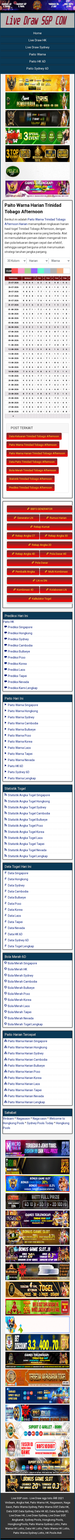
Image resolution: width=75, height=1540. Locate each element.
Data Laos (14, 915)
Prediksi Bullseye (18, 651)
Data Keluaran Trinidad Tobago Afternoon (34, 436)
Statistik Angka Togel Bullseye (27, 819)
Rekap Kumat (41, 526)
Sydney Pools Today (40, 1123)
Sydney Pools (33, 1519)
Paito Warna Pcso (19, 735)
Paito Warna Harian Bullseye (26, 1065)
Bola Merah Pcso (18, 993)
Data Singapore (17, 873)
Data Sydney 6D (18, 940)
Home (37, 33)
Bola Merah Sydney (20, 975)
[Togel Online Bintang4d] (37, 1254)
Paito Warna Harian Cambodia (27, 1059)
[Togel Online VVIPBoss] (37, 83)
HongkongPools (18, 1524)
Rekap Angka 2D (41, 544)
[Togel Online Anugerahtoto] (37, 1395)
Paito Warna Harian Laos (23, 1084)
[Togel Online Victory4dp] (37, 1183)
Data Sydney (16, 885)
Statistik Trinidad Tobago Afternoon (30, 478)
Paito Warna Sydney (20, 717)
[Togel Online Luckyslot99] (37, 1342)
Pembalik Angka (25, 571)
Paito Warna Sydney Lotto (44, 1524)
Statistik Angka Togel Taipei (25, 844)
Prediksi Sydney (18, 639)
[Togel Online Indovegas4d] (37, 1483)
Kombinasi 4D (25, 589)
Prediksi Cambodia (19, 645)
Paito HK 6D (37, 61)
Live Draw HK (37, 40)
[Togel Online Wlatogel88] (37, 1272)
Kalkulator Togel (41, 598)
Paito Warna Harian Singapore (27, 1041)
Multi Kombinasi (58, 571)
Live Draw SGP (56, 1515)
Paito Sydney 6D (37, 68)
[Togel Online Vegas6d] (37, 1219)
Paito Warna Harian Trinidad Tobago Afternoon (37, 453)
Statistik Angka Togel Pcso (25, 825)
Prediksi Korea (17, 663)
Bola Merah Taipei (19, 1012)
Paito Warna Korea (19, 741)
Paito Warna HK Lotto (56, 1528)
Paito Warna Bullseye (21, 729)
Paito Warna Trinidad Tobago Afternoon (33, 444)
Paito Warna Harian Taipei (24, 1090)
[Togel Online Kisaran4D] (37, 136)
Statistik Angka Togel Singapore (28, 795)
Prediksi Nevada (18, 682)
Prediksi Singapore (19, 627)
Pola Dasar (41, 562)
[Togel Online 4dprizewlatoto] (37, 1289)
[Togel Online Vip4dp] (37, 1360)
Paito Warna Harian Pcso (23, 1071)
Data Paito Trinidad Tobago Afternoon (32, 461)
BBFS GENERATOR (41, 508)
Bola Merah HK (17, 969)
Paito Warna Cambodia (22, 723)
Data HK (64, 1506)
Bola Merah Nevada (20, 1018)
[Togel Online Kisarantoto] (37, 153)
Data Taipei (15, 922)
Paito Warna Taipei (19, 753)
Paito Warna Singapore (22, 705)
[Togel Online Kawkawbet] (37, 1201)
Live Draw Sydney (37, 47)
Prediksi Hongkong (19, 633)
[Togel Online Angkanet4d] (37, 1430)
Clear (8, 271)
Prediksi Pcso (16, 657)
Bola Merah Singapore (22, 963)
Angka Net (22, 1502)
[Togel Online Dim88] (37, 101)
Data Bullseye (16, 897)
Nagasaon (23, 1118)
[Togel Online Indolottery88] (37, 1413)
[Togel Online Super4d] (37, 118)
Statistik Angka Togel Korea (25, 832)
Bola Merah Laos (18, 1006)
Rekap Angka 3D (58, 535)
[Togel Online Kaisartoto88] (37, 1307)
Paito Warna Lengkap (21, 778)
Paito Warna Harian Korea (24, 1078)
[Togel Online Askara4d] (37, 1236)
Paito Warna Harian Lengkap (26, 1102)
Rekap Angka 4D (25, 553)
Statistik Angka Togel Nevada (26, 850)
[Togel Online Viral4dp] (37, 189)
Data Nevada (16, 928)
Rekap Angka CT (25, 535)
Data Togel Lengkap (20, 946)
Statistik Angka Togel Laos (25, 838)
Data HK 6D (14, 934)
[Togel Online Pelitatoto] (37, 171)
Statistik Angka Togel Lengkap (27, 856)
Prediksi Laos (16, 669)
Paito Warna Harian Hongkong (27, 1047)
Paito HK (8, 621)
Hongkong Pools (52, 1519)
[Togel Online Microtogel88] (37, 1148)
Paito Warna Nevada (21, 760)
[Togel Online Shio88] (37, 1466)
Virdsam (8, 1118)
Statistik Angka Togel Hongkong (28, 801)
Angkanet (18, 1519)
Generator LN (25, 517)
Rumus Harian (57, 517)
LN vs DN (41, 580)
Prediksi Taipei (17, 676)
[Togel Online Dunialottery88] (37, 1378)
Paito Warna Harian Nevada (25, 1096)
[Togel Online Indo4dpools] (37, 1325)
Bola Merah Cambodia (22, 981)
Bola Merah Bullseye (21, 987)
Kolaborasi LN (58, 589)
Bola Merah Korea (19, 999)
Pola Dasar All (57, 553)
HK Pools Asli (53, 1532)
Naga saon (40, 1118)
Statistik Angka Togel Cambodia (28, 813)
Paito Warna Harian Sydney (25, 1053)
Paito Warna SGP (48, 1506)
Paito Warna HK (39, 1502)
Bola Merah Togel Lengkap (25, 1024)
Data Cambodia (17, 891)
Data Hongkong (17, 879)
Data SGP (11, 1511)
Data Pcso (14, 903)
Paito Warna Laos (19, 747)
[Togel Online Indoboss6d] (37, 1166)
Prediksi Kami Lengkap (22, 688)
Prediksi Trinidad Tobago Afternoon (30, 487)
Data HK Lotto (33, 1528)
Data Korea (14, 909)
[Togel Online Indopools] (37, 1448)
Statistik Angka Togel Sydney (26, 807)
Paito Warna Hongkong (22, 711)
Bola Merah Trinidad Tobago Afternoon (32, 470)
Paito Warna (37, 54)
